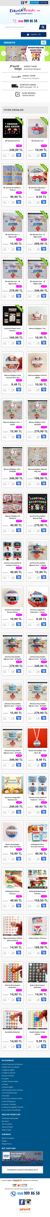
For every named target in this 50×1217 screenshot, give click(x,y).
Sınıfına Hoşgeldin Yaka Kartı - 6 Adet (37, 611)
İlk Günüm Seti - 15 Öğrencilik (37, 235)
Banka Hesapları (8, 1138)
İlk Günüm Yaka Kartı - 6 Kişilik (37, 189)
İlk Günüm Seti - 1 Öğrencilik (12, 235)
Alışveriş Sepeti (7, 1127)
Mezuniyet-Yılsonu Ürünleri (12, 1090)
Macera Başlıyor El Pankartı (12, 517)
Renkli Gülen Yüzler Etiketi (37, 1033)
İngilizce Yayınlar (8, 1073)
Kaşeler (5, 1078)
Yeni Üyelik (34, 2)
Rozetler (5, 1096)
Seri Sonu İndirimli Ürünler (12, 1098)
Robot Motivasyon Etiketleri (37, 986)
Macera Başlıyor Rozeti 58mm (37, 376)
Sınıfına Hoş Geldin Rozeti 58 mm (12, 611)
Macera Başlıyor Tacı (37, 328)
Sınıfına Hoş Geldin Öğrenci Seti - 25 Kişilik (37, 658)
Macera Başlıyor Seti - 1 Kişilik (12, 423)
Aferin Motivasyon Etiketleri (12, 986)
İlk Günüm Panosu (12, 141)
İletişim (4, 1141)
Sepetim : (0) (35, 34)
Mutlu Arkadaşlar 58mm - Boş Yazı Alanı (12, 845)
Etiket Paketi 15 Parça (37, 938)
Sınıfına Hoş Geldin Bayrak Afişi (37, 517)
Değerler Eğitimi (8, 1070)
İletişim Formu (7, 1144)
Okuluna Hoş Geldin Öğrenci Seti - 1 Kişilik (12, 705)
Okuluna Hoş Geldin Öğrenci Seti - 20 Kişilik (37, 705)
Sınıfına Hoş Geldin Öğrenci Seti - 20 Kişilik (12, 658)
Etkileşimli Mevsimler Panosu (37, 892)
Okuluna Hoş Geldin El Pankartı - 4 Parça (37, 798)
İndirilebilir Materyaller (10, 1118)
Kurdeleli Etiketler (12, 1032)
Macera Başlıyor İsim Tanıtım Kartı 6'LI (12, 376)
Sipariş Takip (6, 1130)
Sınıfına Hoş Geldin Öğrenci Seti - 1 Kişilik (37, 564)
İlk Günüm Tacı (38, 141)
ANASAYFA (9, 42)
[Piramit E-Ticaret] (25, 1210)
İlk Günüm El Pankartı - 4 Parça (12, 189)
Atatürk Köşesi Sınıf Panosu (12, 329)
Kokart (5, 1084)
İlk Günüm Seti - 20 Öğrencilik (12, 282)
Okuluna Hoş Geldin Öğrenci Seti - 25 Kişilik (12, 751)
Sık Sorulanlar (7, 1124)
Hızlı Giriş (43, 2)
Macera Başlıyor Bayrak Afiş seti (37, 470)
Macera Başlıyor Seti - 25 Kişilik (12, 470)
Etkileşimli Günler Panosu (12, 892)
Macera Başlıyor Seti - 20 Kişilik (37, 423)
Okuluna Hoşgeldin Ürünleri (12, 1107)
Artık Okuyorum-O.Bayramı (12, 1064)
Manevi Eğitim (7, 1087)
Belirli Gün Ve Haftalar (10, 1067)
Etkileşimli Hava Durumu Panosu (37, 845)
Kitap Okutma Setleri (10, 1081)
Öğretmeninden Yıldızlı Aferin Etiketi (12, 939)
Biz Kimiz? (5, 1121)
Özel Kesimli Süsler (9, 1093)
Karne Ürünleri (8, 1076)
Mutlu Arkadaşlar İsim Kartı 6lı (37, 751)
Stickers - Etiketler (9, 1104)
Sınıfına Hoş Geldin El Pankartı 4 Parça (12, 564)
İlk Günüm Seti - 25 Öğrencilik (37, 282)
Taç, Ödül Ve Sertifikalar (11, 1110)
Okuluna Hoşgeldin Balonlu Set (12, 798)
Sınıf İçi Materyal (8, 1101)
